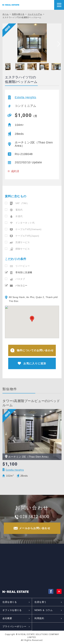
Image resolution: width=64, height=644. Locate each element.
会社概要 (7, 618)
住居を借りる (18, 14)
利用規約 (39, 618)
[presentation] (57, 44)
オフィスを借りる (11, 610)
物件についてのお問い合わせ (35, 350)
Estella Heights (25, 97)
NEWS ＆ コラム (43, 610)
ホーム (5, 14)
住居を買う (40, 602)
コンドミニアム (35, 14)
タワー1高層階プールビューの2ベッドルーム (31, 403)
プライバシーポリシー (14, 626)
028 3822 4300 (34, 516)
